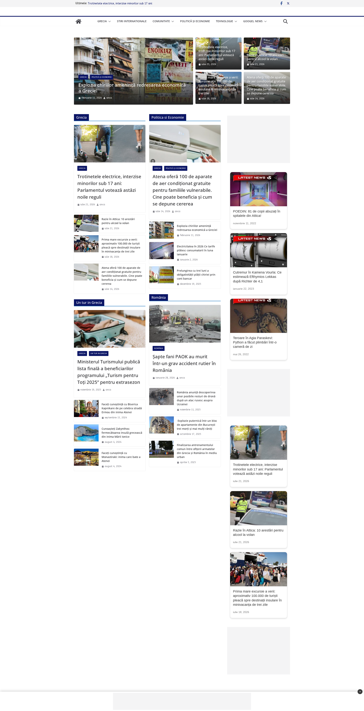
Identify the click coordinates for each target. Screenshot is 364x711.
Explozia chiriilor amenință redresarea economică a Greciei (123, 3)
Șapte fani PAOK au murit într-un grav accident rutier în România (184, 363)
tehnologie (224, 21)
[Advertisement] (258, 138)
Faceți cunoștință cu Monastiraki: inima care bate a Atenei (121, 456)
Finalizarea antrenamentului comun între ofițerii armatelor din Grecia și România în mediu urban (197, 450)
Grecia (102, 21)
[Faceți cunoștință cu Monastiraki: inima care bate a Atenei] (86, 459)
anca (104, 97)
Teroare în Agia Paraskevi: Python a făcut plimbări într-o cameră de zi (255, 341)
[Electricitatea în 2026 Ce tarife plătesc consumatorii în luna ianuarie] (161, 252)
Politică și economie (195, 21)
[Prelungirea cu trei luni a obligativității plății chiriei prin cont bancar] (161, 277)
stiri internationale (132, 21)
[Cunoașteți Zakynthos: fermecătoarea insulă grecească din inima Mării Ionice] (86, 435)
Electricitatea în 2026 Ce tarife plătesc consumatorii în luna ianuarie (196, 249)
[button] (109, 21)
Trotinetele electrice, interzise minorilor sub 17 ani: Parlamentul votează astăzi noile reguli (134, 87)
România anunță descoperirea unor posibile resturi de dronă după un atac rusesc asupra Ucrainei (196, 397)
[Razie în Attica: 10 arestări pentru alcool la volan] (86, 223)
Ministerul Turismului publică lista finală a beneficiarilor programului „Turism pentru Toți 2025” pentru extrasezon (108, 371)
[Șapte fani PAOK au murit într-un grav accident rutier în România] (185, 323)
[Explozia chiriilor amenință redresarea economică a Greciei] (161, 230)
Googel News (253, 21)
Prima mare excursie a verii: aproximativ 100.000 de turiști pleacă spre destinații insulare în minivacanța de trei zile (218, 85)
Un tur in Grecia (98, 353)
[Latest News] (78, 21)
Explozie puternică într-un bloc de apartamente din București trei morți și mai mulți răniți (197, 424)
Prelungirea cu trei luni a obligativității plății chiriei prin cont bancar (196, 274)
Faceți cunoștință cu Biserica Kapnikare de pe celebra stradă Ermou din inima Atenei (122, 407)
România (158, 348)
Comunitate (161, 21)
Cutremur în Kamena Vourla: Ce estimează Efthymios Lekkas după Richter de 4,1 (257, 276)
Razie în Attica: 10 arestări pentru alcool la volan (265, 57)
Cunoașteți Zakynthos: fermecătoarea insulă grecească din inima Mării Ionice (122, 432)
